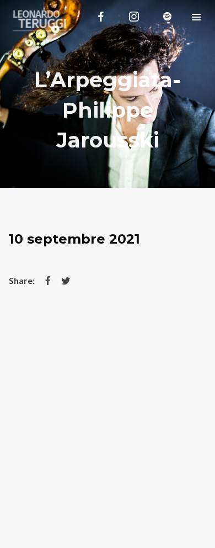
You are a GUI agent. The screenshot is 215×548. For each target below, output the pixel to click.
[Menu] (196, 16)
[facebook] (101, 16)
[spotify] (167, 16)
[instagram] (134, 16)
